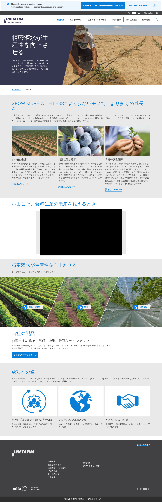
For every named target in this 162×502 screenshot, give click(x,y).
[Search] (156, 20)
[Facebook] (124, 13)
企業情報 (146, 20)
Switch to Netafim (101, 5)
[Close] (154, 5)
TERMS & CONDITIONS (74, 499)
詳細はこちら (18, 183)
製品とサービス (76, 20)
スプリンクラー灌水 (91, 466)
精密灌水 (61, 20)
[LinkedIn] (138, 13)
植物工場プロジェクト (97, 20)
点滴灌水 (87, 463)
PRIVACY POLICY (93, 499)
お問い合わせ (148, 13)
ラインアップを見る (23, 355)
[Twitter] (128, 13)
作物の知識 (116, 20)
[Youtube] (133, 13)
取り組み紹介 (131, 20)
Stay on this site (138, 5)
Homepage (16, 90)
